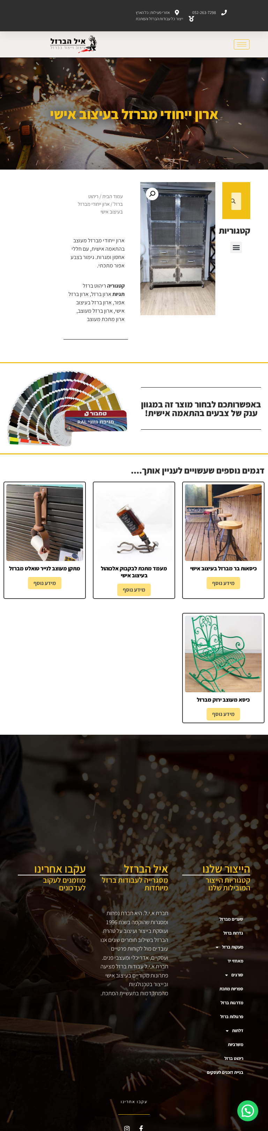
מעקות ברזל (232, 947)
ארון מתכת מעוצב (106, 319)
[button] (236, 247)
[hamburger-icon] (242, 44)
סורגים (237, 975)
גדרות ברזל (233, 933)
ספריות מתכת (231, 989)
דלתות (237, 1031)
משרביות (235, 1044)
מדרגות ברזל (232, 1003)
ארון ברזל (101, 294)
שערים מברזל (231, 919)
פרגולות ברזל (231, 1017)
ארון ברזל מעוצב (95, 310)
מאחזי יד (235, 961)
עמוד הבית (112, 196)
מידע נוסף (223, 583)
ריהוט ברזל (94, 285)
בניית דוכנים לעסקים (225, 1072)
